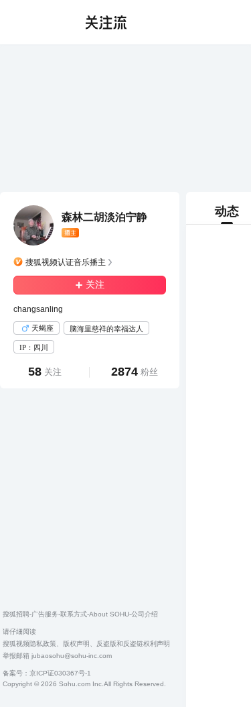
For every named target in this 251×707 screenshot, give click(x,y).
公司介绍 (144, 614)
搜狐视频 (37, 22)
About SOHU (109, 614)
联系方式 (73, 614)
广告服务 (44, 614)
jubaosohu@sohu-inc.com (71, 655)
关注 (95, 285)
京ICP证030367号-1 (60, 673)
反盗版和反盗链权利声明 (133, 643)
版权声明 (76, 643)
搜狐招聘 (16, 614)
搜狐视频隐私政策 (29, 643)
